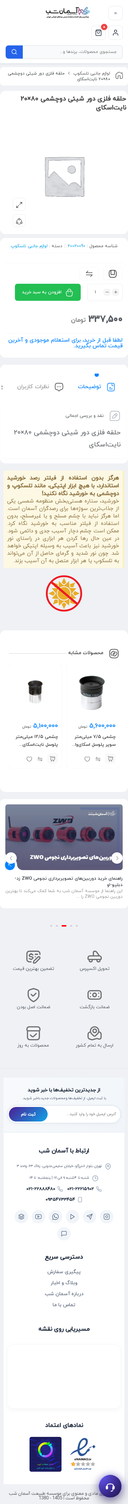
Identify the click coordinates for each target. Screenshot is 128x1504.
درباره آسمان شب (64, 1294)
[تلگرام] (89, 1216)
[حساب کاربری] (115, 33)
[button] (110, 758)
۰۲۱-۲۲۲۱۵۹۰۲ (80, 1189)
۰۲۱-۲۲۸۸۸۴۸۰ (40, 1189)
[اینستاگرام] (106, 1216)
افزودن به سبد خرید (42, 292)
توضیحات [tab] (90, 387)
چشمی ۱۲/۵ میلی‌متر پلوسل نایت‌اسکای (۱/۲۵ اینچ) (37, 745)
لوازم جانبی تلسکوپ (91, 73)
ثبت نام (28, 1114)
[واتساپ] (55, 1216)
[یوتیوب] (38, 1216)
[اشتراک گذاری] (19, 220)
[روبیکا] (21, 1216)
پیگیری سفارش (64, 1272)
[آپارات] (72, 1216)
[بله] (64, 1233)
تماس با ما (64, 1305)
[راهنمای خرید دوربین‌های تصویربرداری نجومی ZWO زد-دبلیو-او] (64, 837)
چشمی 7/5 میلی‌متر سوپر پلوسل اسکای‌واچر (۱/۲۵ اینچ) (93, 745)
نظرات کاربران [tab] (34, 387)
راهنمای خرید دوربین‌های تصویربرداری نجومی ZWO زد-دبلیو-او (69, 881)
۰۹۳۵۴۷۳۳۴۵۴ (60, 1199)
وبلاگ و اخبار (64, 1283)
